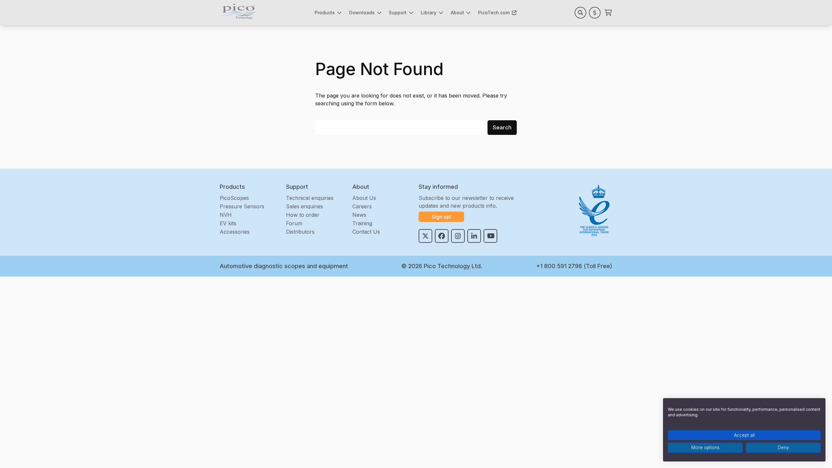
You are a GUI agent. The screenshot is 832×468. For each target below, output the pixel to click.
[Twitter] (425, 236)
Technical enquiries (309, 198)
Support (398, 12)
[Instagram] (458, 236)
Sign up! (441, 217)
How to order (302, 215)
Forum (294, 223)
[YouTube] (490, 236)
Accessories (235, 231)
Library (428, 12)
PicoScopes (234, 198)
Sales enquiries (304, 206)
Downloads (362, 12)
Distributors (300, 231)
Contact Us (366, 231)
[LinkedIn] (474, 236)
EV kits (228, 223)
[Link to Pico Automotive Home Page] (238, 11)
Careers (362, 206)
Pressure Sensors (242, 206)
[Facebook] (441, 236)
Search (502, 127)
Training (362, 223)
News (359, 215)
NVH (226, 215)
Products (325, 12)
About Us (364, 198)
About (457, 12)
